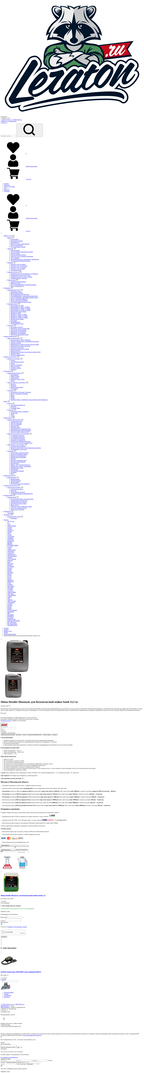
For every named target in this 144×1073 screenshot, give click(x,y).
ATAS (9, 533)
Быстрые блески (15, 353)
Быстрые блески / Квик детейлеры (20, 340)
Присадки (13, 490)
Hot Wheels (10, 614)
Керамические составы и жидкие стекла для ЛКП (25, 344)
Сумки (12, 416)
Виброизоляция (15, 479)
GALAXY (10, 590)
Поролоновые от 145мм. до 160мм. (20, 310)
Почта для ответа (5, 1044)
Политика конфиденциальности (32, 1035)
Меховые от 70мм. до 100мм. (19, 314)
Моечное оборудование (14, 419)
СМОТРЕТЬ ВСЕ (12, 625)
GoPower (9, 599)
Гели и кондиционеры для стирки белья (22, 499)
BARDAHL (10, 541)
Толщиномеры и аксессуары (19, 449)
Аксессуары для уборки (17, 509)
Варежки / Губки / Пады (17, 379)
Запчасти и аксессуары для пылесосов (21, 443)
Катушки (13, 459)
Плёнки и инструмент (10, 356)
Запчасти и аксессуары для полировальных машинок (26, 448)
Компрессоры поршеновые (18, 457)
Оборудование (8, 418)
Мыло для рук (15, 505)
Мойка (9, 237)
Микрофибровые (15, 322)
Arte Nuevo (10, 530)
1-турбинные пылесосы (17, 435)
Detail (8, 562)
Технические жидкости (10, 485)
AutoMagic (10, 538)
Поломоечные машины (17, 471)
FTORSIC (10, 589)
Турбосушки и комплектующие (19, 453)
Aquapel (9, 529)
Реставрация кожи (16, 270)
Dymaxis (9, 568)
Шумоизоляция (8, 475)
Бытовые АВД (15, 426)
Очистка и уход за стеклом (18, 267)
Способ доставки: (21, 1064)
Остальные (14, 320)
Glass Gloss (10, 593)
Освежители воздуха (13, 272)
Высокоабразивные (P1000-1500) (20, 294)
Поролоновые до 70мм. (17, 305)
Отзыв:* (3, 920)
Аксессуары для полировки (18, 330)
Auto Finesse (10, 536)
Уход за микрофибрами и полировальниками (23, 284)
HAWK (9, 607)
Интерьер (10, 262)
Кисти (12, 395)
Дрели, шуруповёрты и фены (19, 454)
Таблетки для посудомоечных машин (21, 506)
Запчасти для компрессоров (18, 460)
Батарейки (14, 472)
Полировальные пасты (13, 290)
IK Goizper (10, 617)
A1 (8, 523)
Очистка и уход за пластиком (19, 266)
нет (17, 1057)
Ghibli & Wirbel (11, 592)
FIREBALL (10, 581)
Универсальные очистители (18, 502)
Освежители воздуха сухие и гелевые (21, 276)
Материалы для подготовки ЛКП (20, 328)
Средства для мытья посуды (18, 508)
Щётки (13, 396)
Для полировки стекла (17, 323)
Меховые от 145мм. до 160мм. (19, 317)
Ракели (13, 363)
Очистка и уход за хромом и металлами (22, 256)
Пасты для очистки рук (17, 286)
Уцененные (10, 513)
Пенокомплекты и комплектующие (21, 429)
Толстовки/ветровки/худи (18, 405)
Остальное (10, 325)
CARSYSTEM (11, 550)
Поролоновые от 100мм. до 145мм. (20, 308)
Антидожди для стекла (17, 347)
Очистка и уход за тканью (18, 264)
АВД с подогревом (16, 424)
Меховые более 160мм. (17, 319)
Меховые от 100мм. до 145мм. (19, 316)
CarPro (9, 548)
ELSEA (9, 571)
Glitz (8, 598)
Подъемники (14, 469)
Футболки (13, 406)
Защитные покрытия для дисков (20, 349)
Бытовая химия (8, 495)
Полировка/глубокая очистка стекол (21, 302)
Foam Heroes (10, 586)
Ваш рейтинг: (4, 922)
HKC (8, 613)
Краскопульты (15, 463)
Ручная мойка (14, 239)
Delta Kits (10, 560)
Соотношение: (5, 845)
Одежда (9, 403)
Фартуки (13, 384)
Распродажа (7, 511)
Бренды (6, 520)
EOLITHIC (10, 572)
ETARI (9, 575)
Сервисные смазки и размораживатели (22, 493)
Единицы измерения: (21, 849)
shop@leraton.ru (5, 1006)
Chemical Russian (12, 556)
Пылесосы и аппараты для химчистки (18, 433)
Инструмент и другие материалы (20, 483)
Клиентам (7, 185)
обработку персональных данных (17, 927)
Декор (12, 414)
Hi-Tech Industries (12, 610)
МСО (12, 474)
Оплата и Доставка (9, 186)
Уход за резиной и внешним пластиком (22, 252)
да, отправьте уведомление (8, 1057)
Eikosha (9, 569)
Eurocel (9, 577)
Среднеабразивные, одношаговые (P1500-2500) (24, 296)
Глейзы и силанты (16, 343)
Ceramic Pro (10, 553)
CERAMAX (10, 551)
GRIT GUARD (11, 601)
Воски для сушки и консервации (20, 244)
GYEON (9, 604)
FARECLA (10, 580)
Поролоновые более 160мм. (18, 311)
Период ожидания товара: (8, 1047)
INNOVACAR (11, 619)
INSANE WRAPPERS (13, 621)
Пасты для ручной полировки (19, 300)
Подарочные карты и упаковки (19, 411)
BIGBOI (9, 542)
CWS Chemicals (11, 559)
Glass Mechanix (11, 595)
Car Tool (9, 547)
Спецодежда (14, 388)
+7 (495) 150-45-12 (6, 119)
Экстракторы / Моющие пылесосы (20, 441)
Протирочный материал (14, 373)
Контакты (7, 189)
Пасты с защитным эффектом (19, 299)
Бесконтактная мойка (17, 241)
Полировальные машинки (18, 446)
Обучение (7, 191)
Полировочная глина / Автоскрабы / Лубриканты (25, 259)
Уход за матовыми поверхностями (20, 261)
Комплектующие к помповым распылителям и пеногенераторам (29, 399)
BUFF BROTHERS (12, 545)
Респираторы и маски (17, 387)
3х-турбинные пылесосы (18, 438)
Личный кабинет (9, 992)
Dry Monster (10, 566)
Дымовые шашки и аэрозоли (19, 278)
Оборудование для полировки (15, 444)
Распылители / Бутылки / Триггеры (21, 392)
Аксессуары (14, 413)
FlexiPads (9, 584)
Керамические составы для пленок (20, 346)
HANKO (9, 605)
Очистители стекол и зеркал (19, 503)
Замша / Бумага (15, 376)
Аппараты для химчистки (18, 440)
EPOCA (9, 574)
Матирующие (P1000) (17, 293)
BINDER (9, 544)
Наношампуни (15, 242)
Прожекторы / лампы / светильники (21, 466)
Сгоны (12, 398)
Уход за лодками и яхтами (18, 247)
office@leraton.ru (5, 1007)
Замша (12, 381)
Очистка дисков (15, 253)
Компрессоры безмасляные (18, 456)
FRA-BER (10, 587)
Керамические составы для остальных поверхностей (25, 352)
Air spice (9, 527)
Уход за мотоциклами (17, 245)
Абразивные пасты (16, 291)
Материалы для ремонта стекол (19, 334)
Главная (6, 183)
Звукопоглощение (16, 480)
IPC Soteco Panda (12, 624)
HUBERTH (10, 616)
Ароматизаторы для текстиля (19, 500)
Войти (28, 166)
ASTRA (9, 532)
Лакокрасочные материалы (18, 281)
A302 (8, 524)
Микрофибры (14, 374)
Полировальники (12, 304)
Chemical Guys (11, 554)
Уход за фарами (15, 258)
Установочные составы (17, 362)
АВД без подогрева (16, 423)
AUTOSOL (10, 539)
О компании (7, 995)
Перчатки (13, 385)
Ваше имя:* (4, 917)
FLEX (9, 583)
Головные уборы (15, 408)
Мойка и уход (8, 235)
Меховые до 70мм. (16, 313)
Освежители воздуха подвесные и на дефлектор (24, 273)
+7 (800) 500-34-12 (16, 119)
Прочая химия (11, 280)
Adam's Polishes (11, 526)
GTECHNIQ (10, 602)
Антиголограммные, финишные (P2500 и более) (24, 297)
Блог (5, 188)
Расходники (7, 371)
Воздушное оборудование (18, 462)
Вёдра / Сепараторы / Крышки (19, 393)
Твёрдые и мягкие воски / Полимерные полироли (25, 341)
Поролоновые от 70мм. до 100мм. (20, 307)
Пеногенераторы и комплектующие (21, 430)
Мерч (5, 401)
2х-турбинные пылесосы (18, 437)
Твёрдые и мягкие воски (18, 355)
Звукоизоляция (15, 482)
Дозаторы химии (15, 427)
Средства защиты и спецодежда (16, 382)
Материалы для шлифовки (18, 333)
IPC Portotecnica (11, 622)
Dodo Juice (10, 563)
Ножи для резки (15, 366)
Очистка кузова (15, 250)
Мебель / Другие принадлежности (20, 465)
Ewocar (9, 578)
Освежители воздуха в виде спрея (20, 275)
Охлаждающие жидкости (18, 492)
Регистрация (33, 166)
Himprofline (10, 611)
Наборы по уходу (15, 283)
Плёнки (13, 360)
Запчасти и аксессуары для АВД (20, 432)
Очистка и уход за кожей (18, 269)
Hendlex (9, 608)
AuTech (9, 535)
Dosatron (9, 565)
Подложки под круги (17, 327)
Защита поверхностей (10, 336)
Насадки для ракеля (16, 365)
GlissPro (9, 596)
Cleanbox (9, 557)
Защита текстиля (15, 350)
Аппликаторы (15, 378)
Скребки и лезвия (16, 368)
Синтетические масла (17, 489)
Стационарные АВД (16, 421)
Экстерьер (10, 248)
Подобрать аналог (6, 720)
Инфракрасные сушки (17, 468)
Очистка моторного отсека (18, 255)
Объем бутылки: (5, 849)
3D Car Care (10, 521)
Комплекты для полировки (18, 331)
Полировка (7, 288)
